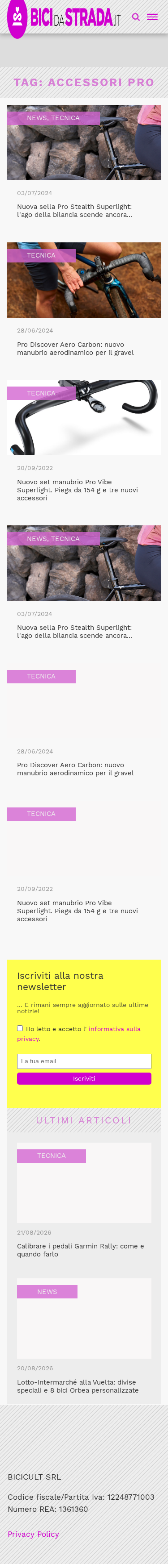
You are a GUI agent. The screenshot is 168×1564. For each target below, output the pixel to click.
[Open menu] (151, 17)
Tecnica (65, 118)
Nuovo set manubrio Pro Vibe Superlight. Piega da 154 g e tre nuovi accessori (77, 490)
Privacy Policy (33, 1534)
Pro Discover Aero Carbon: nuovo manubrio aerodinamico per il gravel (75, 349)
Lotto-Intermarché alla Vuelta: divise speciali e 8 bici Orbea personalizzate (78, 1386)
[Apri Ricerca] (136, 16)
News (37, 118)
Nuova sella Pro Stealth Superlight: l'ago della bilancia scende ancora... (74, 211)
